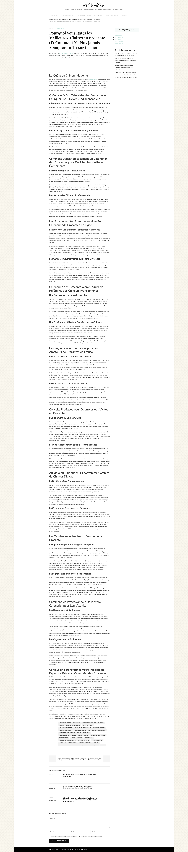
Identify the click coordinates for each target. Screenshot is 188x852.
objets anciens (88, 737)
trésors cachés (73, 742)
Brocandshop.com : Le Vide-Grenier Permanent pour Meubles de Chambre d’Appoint (124, 67)
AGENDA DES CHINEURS (68, 15)
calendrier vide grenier (83, 732)
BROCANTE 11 (118, 35)
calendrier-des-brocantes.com (67, 735)
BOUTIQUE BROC (98, 15)
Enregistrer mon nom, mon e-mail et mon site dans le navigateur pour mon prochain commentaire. (76, 836)
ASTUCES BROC (54, 15)
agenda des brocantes (65, 722)
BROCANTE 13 (119, 37)
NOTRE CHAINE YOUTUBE (112, 15)
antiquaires (76, 722)
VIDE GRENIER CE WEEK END (84, 15)
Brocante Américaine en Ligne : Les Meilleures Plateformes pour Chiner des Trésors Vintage (78, 787)
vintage (103, 745)
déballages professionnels (98, 735)
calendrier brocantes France (82, 730)
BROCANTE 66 (119, 44)
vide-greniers (93, 79)
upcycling (96, 742)
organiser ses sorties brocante (67, 740)
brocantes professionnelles (83, 727)
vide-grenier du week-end (66, 745)
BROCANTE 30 (119, 39)
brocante (61, 725)
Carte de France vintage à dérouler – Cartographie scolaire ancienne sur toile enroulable (125, 60)
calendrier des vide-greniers (67, 732)
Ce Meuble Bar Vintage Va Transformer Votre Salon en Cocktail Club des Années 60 (126, 54)
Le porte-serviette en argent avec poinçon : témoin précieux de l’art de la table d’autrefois (126, 73)
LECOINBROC (125, 15)
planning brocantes (83, 740)
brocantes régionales (99, 727)
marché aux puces (63, 737)
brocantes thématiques (65, 730)
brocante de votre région (66, 53)
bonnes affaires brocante (89, 722)
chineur (86, 735)
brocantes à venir (87, 725)
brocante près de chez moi (73, 725)
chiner (80, 735)
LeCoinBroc (94, 5)
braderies (101, 722)
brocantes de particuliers (66, 727)
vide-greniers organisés (91, 745)
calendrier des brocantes (99, 730)
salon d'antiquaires (97, 740)
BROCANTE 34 (119, 42)
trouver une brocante (85, 742)
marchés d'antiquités (76, 737)
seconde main (62, 742)
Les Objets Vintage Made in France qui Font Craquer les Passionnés (126, 78)
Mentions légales (83, 849)
